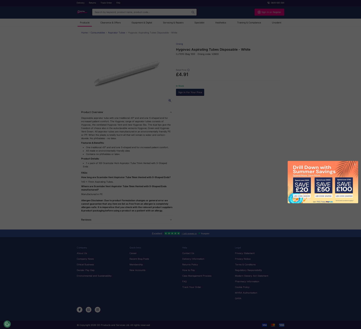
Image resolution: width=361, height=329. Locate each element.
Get (319, 202)
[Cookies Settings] (7, 324)
